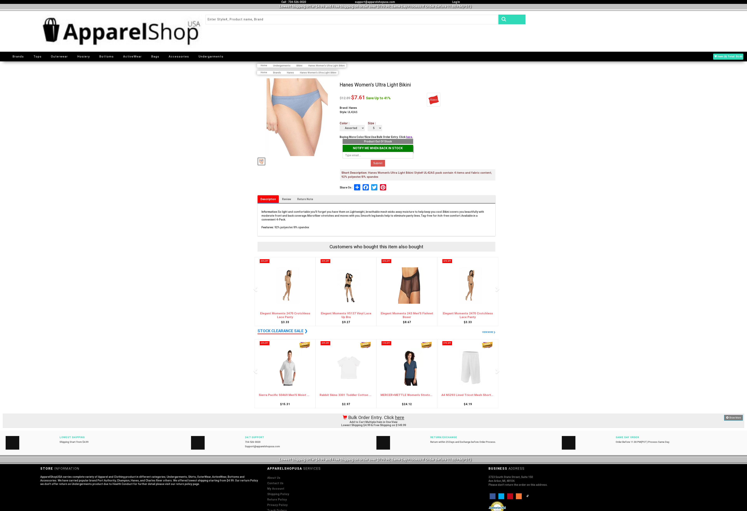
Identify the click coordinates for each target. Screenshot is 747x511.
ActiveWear (132, 56)
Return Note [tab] (305, 199)
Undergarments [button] (211, 56)
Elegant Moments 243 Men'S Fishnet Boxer (346, 315)
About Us (274, 477)
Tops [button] (37, 56)
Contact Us (275, 483)
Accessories (179, 56)
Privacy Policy (277, 505)
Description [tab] (268, 199)
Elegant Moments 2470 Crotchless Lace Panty (407, 315)
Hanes (353, 107)
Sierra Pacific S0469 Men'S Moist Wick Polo (467, 395)
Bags (155, 56)
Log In (456, 1)
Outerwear (59, 56)
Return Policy (277, 499)
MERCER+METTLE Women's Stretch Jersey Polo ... (346, 395)
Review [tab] (286, 199)
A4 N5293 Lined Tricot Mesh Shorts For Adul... (407, 395)
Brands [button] (18, 56)
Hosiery (83, 56)
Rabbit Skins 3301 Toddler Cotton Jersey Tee (285, 395)
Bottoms (106, 56)
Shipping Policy (278, 494)
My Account (275, 488)
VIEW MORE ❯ (488, 332)
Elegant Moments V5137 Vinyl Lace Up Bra (285, 315)
